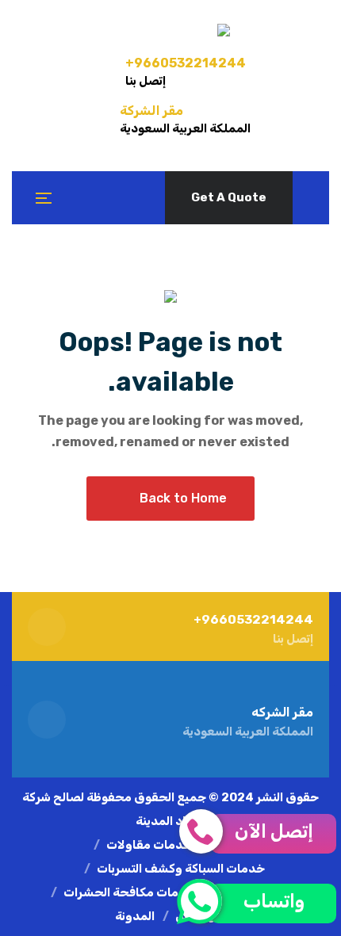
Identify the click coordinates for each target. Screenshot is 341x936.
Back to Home (183, 498)
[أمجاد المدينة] (170, 30)
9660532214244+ (185, 63)
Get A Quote (228, 197)
